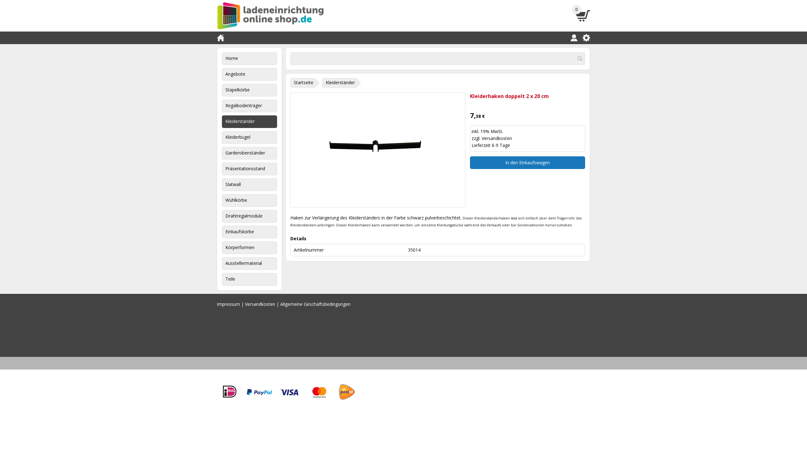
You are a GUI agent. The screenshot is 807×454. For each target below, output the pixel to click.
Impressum (228, 304)
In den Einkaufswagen (527, 163)
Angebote (235, 74)
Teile (230, 279)
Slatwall (233, 184)
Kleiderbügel (237, 137)
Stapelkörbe (237, 90)
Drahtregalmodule (244, 216)
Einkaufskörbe (239, 232)
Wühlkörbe (236, 200)
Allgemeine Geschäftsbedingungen (315, 304)
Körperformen (239, 247)
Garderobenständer (245, 153)
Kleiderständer (240, 121)
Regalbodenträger (243, 105)
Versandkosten (497, 138)
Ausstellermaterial (243, 263)
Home (231, 58)
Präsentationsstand (245, 169)
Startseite (303, 82)
